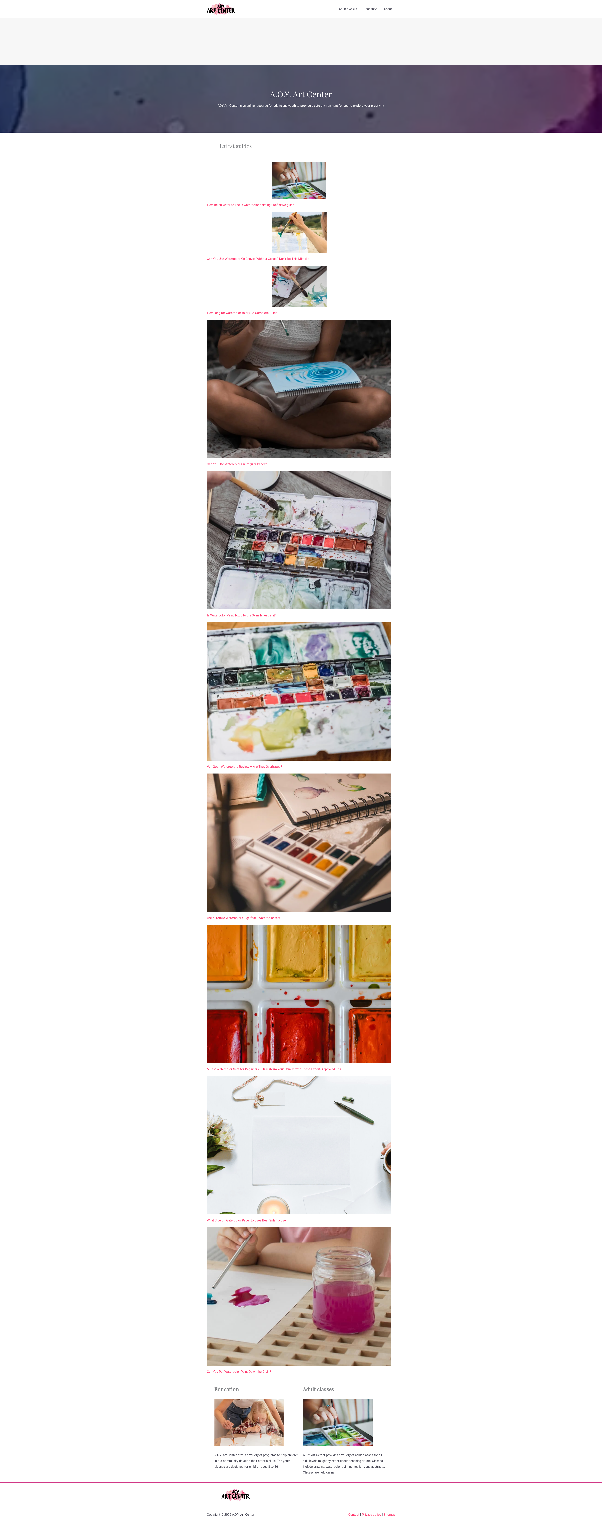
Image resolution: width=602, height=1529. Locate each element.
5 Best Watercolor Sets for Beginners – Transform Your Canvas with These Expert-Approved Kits (274, 1069)
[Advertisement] (301, 42)
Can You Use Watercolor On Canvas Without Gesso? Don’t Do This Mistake (258, 259)
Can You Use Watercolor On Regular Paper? (237, 464)
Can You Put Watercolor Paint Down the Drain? (239, 1372)
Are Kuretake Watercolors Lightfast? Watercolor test (243, 918)
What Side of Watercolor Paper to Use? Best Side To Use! (247, 1220)
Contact (353, 1514)
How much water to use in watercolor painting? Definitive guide (250, 205)
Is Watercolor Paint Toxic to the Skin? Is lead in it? (242, 615)
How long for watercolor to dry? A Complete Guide (242, 313)
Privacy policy (371, 1514)
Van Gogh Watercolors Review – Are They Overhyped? (244, 766)
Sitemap (389, 1514)
